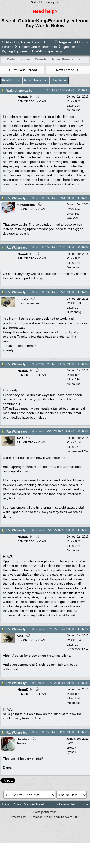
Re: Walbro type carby (22, 198)
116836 (84, 732)
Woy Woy (72, 218)
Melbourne (74, 110)
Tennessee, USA (77, 451)
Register (64, 42)
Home (83, 804)
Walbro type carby (19, 90)
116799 (84, 292)
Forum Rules (11, 804)
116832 (84, 683)
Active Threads (62, 59)
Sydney (71, 752)
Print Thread (11, 80)
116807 (84, 431)
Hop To (57, 80)
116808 (84, 530)
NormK (39, 198)
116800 (84, 363)
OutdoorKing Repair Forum (22, 42)
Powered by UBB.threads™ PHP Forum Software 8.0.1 (45, 817)
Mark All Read (34, 804)
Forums (7, 47)
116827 (84, 629)
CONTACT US (49, 812)
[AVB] (8, 444)
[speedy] (8, 306)
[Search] (80, 59)
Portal (11, 59)
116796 (84, 198)
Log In (83, 42)
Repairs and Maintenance (38, 47)
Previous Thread (24, 70)
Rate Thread (34, 80)
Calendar (41, 59)
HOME (36, 812)
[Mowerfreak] (8, 212)
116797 (84, 247)
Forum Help (67, 804)
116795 (84, 90)
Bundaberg (74, 312)
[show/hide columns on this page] (86, 59)
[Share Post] (72, 90)
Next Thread (65, 70)
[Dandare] (8, 749)
